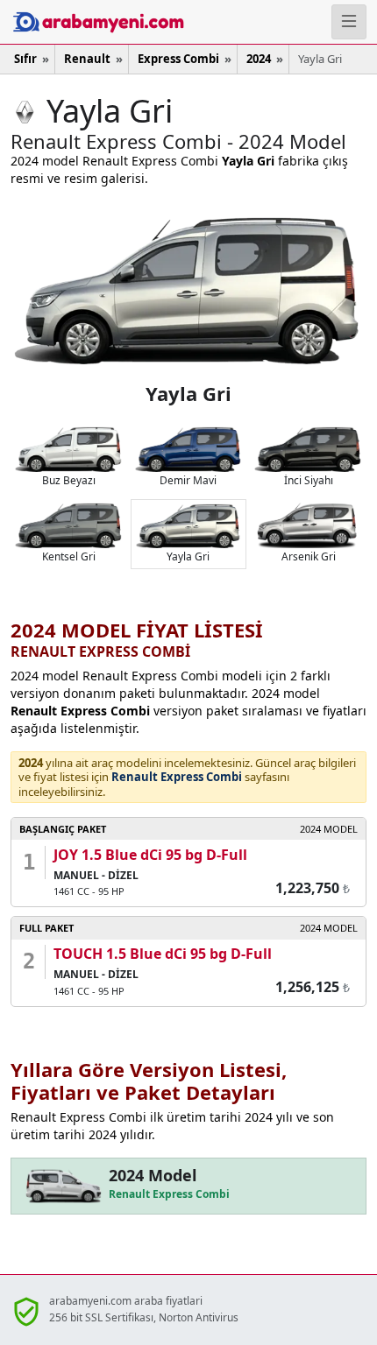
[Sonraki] (277, 289)
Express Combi (178, 59)
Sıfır (25, 59)
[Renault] (25, 110)
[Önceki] (99, 289)
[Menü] (348, 21)
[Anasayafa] (63, 21)
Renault (87, 59)
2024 (258, 59)
